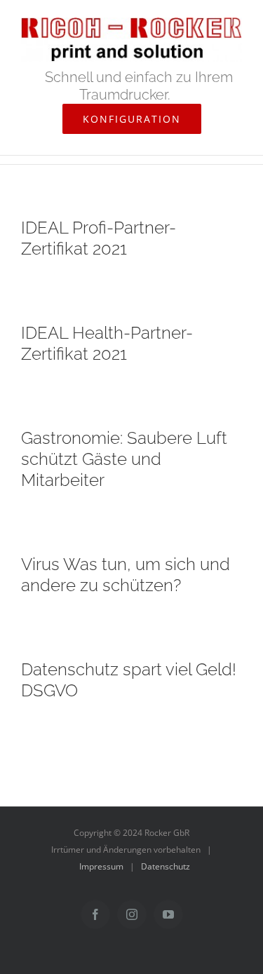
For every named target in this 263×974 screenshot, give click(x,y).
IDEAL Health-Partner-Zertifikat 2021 (107, 343)
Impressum (101, 866)
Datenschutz (165, 866)
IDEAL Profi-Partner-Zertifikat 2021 (98, 238)
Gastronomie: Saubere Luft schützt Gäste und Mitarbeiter (124, 459)
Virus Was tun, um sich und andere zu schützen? (125, 574)
